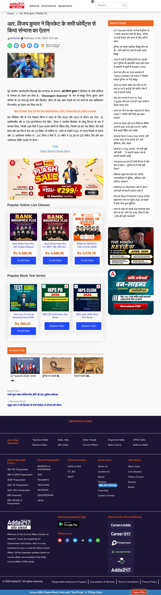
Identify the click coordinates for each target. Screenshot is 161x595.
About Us (103, 466)
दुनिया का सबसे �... (51, 376)
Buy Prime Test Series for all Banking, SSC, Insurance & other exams (55, 111)
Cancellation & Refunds (102, 582)
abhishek (15, 38)
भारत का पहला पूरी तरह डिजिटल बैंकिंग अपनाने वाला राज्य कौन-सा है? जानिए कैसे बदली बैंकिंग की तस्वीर (131, 127)
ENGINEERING (46, 495)
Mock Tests (134, 466)
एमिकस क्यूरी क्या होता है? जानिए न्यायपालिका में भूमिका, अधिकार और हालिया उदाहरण (130, 178)
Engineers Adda (116, 440)
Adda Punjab (89, 440)
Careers (107, 484)
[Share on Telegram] (16, 45)
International (48, 5)
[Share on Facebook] (29, 45)
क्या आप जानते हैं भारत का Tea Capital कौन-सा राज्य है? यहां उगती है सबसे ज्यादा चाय (131, 101)
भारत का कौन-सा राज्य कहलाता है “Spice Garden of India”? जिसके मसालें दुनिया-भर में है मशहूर (131, 76)
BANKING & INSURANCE (44, 468)
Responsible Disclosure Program (69, 582)
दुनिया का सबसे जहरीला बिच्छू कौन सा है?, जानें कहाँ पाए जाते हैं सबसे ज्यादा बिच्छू (131, 50)
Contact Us (104, 471)
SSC (40, 474)
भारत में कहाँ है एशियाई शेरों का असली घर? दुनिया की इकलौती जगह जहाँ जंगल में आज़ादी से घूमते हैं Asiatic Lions (131, 63)
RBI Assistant (14, 495)
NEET (71, 477)
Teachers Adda (40, 440)
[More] (92, 2)
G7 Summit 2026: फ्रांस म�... (23, 378)
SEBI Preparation (16, 480)
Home (10, 13)
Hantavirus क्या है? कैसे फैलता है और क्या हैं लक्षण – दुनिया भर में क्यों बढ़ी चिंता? (131, 165)
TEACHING (43, 485)
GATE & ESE (74, 466)
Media (101, 477)
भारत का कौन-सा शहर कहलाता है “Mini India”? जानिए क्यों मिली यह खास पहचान (132, 114)
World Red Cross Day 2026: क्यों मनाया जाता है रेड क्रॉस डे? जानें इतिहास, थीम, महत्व (131, 140)
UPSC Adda (139, 440)
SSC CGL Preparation (18, 490)
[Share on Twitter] (36, 45)
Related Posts (17, 350)
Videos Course (136, 477)
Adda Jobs (63, 440)
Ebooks (132, 482)
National (34, 5)
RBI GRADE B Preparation (14, 502)
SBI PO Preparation (17, 469)
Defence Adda (140, 445)
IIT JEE (71, 471)
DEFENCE (43, 490)
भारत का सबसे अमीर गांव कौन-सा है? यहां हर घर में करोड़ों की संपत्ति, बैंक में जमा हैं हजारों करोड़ (130, 89)
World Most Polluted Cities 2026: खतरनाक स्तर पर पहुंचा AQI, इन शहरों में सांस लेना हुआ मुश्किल (132, 200)
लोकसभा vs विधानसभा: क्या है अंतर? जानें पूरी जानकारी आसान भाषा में (131, 189)
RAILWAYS (43, 480)
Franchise (103, 490)
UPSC (41, 500)
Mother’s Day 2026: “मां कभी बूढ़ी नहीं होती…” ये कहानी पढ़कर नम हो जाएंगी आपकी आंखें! (130, 152)
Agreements (65, 5)
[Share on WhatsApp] (9, 45)
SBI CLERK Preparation (19, 474)
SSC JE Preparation (17, 485)
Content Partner (106, 495)
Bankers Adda (40, 445)
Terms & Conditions (128, 582)
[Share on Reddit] (23, 45)
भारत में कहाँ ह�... (82, 376)
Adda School (114, 445)
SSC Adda (63, 445)
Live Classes (135, 471)
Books (131, 487)
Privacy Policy (149, 582)
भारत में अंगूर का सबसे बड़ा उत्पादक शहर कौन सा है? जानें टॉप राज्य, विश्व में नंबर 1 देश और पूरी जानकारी (132, 213)
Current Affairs (90, 445)
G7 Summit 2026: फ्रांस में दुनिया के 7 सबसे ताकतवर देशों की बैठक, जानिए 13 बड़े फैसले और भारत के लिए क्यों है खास (131, 36)
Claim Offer (139, 592)
